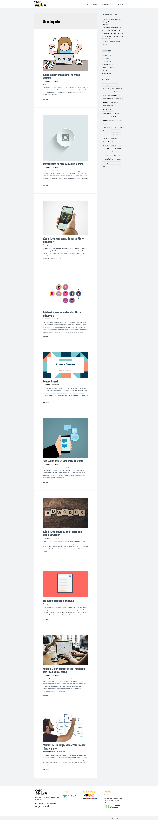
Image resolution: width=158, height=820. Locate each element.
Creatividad (118, 98)
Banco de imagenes (117, 88)
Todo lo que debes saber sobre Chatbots (63, 461)
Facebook (113, 116)
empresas (105, 116)
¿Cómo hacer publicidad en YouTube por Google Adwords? (63, 533)
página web (117, 155)
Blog (113, 4)
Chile (104, 95)
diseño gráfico (114, 102)
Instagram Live (115, 131)
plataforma (118, 148)
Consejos (45, 751)
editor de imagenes (108, 105)
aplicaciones (106, 88)
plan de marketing (107, 148)
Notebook (114, 141)
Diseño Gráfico (106, 61)
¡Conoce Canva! (50, 381)
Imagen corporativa (118, 127)
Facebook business (108, 120)
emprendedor (107, 109)
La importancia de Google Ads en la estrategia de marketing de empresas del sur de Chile (113, 21)
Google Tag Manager (117, 124)
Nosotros (120, 4)
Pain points (113, 145)
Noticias (104, 70)
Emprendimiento (106, 64)
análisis (114, 85)
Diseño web (89, 818)
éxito (104, 166)
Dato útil (105, 102)
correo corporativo (108, 98)
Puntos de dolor (107, 155)
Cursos (95, 4)
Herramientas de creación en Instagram (63, 164)
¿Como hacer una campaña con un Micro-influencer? (63, 240)
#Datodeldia (105, 55)
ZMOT (118, 163)
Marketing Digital (106, 67)
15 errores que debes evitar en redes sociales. (61, 76)
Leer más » (46, 99)
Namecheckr (106, 141)
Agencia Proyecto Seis (117, 818)
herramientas (106, 127)
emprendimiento (107, 113)
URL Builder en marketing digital (58, 601)
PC (120, 145)
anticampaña (106, 85)
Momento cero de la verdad (110, 138)
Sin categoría (46, 81)
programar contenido (108, 152)
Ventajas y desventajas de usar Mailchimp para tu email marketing (64, 670)
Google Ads (105, 4)
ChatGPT (116, 91)
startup (119, 159)
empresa (117, 113)
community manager (113, 95)
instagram (106, 131)
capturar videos (107, 91)
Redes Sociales (108, 159)
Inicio (88, 4)
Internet (105, 135)
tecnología (106, 163)
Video (112, 163)
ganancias (119, 120)
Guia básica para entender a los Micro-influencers (62, 314)
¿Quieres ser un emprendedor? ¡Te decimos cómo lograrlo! (64, 746)
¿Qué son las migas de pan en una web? (112, 33)
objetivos (105, 145)
